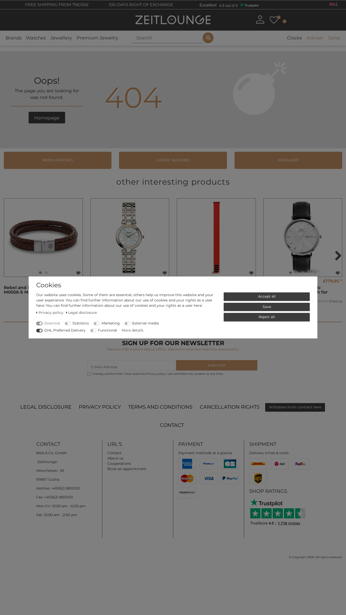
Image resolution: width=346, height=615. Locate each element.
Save (267, 306)
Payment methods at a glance (205, 453)
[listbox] (43, 238)
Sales (334, 38)
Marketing (111, 323)
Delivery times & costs (269, 453)
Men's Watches (57, 160)
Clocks (294, 38)
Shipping (335, 301)
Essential (52, 323)
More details (132, 330)
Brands (14, 38)
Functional (107, 330)
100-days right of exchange (140, 4)
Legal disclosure (45, 407)
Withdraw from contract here (295, 407)
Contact (172, 425)
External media (145, 323)
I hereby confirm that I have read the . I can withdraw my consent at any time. (157, 374)
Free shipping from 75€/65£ (56, 4)
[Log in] (260, 19)
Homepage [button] (47, 117)
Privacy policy (100, 407)
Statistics (80, 323)
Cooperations (119, 463)
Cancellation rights (230, 407)
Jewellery (61, 38)
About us (115, 458)
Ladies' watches (172, 160)
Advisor (314, 38)
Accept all (267, 296)
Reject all (267, 317)
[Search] (208, 37)
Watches (36, 38)
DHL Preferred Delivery (65, 330)
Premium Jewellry (97, 38)
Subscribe (216, 365)
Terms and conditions (160, 407)
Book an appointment (126, 469)
